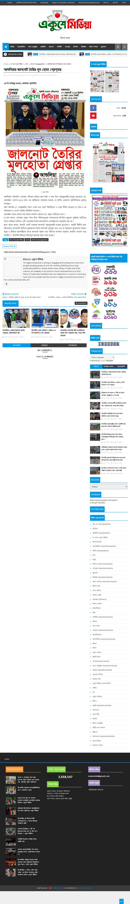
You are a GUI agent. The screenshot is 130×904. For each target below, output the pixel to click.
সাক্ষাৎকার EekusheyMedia (104, 736)
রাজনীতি (43, 47)
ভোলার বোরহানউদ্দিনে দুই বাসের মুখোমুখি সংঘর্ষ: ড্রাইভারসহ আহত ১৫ (29, 851)
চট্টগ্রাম (68, 54)
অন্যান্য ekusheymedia (103, 630)
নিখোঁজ (95, 719)
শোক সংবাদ (96, 626)
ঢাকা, (40, 75)
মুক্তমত (103, 47)
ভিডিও (95, 701)
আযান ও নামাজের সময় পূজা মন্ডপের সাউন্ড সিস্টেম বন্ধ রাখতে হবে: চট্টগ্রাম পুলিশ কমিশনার (28, 779)
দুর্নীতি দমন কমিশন (99, 727)
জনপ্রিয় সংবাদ (108, 366)
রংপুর (94, 559)
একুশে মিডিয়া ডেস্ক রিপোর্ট (102, 683)
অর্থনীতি (59, 47)
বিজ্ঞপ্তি (83, 47)
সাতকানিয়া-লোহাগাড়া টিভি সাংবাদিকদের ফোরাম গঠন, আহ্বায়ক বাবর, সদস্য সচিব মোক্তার (72, 333)
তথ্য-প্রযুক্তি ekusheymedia (105, 666)
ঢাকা (26, 64)
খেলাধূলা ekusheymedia (103, 568)
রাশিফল (75, 47)
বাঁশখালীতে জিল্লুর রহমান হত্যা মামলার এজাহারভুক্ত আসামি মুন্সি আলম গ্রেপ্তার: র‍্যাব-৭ (112, 436)
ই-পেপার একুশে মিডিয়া (17, 64)
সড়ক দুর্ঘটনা (97, 590)
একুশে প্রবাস (97, 652)
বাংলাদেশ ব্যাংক (98, 745)
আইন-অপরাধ (93, 47)
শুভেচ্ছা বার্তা (97, 679)
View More (82, 303)
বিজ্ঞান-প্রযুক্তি (98, 723)
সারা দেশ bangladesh (37, 64)
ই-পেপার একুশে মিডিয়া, (33, 75)
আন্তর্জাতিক (21, 47)
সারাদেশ (51, 47)
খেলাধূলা (67, 47)
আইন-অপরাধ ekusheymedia (105, 581)
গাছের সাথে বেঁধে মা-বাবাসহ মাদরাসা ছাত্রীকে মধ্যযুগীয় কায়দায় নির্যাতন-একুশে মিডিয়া (29, 800)
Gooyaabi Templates (85, 888)
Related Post (11, 303)
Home (9, 3)
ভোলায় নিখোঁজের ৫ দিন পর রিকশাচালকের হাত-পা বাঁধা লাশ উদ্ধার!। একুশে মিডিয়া (27, 831)
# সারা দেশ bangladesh (39, 240)
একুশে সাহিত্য (97, 696)
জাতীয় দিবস (97, 657)
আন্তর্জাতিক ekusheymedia (104, 546)
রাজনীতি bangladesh (101, 533)
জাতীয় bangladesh (101, 551)
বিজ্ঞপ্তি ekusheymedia (103, 577)
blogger (16, 345)
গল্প (94, 692)
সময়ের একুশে (97, 595)
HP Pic (106, 3)
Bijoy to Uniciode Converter (63, 3)
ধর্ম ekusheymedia (101, 661)
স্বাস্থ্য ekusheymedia (102, 670)
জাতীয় (12, 47)
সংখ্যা (123, 3)
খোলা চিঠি (96, 714)
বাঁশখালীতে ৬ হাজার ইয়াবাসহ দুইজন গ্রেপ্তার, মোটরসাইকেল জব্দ (38, 54)
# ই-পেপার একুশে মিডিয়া (16, 240)
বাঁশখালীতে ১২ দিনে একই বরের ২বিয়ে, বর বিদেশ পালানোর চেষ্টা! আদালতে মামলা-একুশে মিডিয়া (28, 872)
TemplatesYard (58, 888)
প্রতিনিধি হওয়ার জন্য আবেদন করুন (26, 3)
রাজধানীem (97, 608)
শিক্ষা (94, 612)
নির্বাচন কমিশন (97, 604)
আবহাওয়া (96, 710)
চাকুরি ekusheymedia (102, 705)
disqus (44, 345)
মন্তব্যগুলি (121, 366)
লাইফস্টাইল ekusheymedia (104, 639)
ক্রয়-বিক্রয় (97, 741)
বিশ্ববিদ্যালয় (97, 635)
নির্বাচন (95, 621)
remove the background (89, 3)
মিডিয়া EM (96, 586)
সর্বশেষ (96, 366)
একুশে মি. (115, 3)
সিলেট (95, 648)
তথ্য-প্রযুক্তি (32, 47)
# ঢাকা (27, 240)
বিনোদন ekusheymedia (103, 564)
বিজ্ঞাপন (95, 732)
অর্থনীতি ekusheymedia (103, 617)
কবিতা (95, 643)
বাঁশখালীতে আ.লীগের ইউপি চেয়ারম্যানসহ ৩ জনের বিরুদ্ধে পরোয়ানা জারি (27, 820)
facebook (44, 3)
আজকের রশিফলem (100, 599)
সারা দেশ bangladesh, (49, 75)
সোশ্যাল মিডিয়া (98, 674)
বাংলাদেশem (97, 542)
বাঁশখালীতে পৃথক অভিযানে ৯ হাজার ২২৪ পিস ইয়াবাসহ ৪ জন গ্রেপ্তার (91, 54)
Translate (109, 360)
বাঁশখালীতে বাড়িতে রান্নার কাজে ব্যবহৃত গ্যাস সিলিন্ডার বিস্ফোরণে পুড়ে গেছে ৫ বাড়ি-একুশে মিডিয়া (28, 862)
